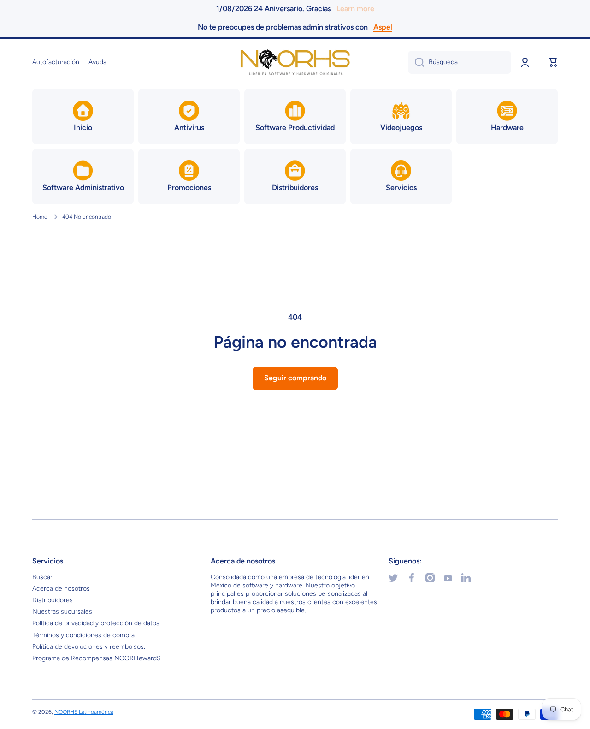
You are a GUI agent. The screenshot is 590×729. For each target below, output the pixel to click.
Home (39, 216)
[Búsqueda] (416, 62)
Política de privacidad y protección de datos (95, 623)
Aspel (382, 27)
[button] (553, 62)
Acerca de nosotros (61, 589)
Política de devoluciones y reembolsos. (88, 647)
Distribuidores (52, 600)
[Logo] (295, 62)
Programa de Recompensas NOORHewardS (96, 658)
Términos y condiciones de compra (83, 635)
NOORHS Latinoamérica (83, 712)
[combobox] (459, 62)
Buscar (42, 577)
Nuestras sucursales (62, 612)
